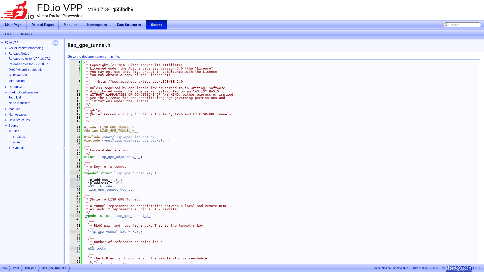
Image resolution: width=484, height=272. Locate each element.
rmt (117, 180)
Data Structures (19, 120)
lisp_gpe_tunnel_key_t (109, 189)
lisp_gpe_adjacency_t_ (119, 157)
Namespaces (18, 114)
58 (75, 248)
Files (16, 131)
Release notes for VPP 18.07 (28, 64)
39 (75, 186)
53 (75, 232)
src (19, 142)
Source (13, 125)
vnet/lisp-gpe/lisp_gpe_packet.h (135, 140)
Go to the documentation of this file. (94, 56)
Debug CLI (16, 87)
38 (75, 183)
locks (101, 248)
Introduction (17, 81)
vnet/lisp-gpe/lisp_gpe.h (128, 137)
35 (75, 173)
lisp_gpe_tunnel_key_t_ (136, 173)
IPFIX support (18, 75)
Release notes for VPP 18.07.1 (30, 58)
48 (75, 216)
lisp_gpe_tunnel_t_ (132, 216)
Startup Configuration (23, 92)
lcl (117, 183)
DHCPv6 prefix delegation (26, 70)
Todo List (15, 97)
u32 (91, 186)
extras (21, 137)
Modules (14, 109)
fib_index (105, 186)
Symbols (18, 148)
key (137, 232)
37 (75, 180)
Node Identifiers (19, 103)
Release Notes (19, 53)
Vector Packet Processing (26, 48)
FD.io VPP (12, 42)
